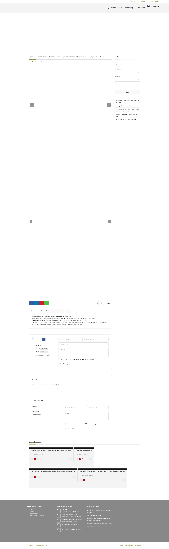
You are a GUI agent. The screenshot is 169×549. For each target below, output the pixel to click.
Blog (107, 8)
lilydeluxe (38, 345)
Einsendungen (129, 8)
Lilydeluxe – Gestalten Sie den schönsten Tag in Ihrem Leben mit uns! (102, 471)
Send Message (64, 364)
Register (142, 1)
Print (96, 303)
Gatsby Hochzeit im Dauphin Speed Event (99, 524)
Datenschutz (137, 545)
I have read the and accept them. (78, 359)
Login (133, 1)
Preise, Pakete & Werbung (37, 515)
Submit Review (69, 429)
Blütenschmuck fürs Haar (39, 320)
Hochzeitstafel (61, 318)
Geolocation (118, 84)
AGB (121, 545)
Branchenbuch (116, 8)
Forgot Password (154, 1)
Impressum (128, 545)
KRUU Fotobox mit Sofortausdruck (126, 119)
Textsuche (118, 62)
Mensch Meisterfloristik (84, 450)
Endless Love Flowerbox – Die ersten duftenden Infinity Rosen (51, 450)
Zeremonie (45, 322)
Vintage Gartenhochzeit (123, 106)
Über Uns (32, 511)
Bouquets (83, 318)
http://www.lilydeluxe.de (42, 355)
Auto (36, 322)
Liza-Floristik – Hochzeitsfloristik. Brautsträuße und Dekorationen (53, 471)
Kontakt (32, 510)
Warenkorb (141, 8)
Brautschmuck (60, 317)
